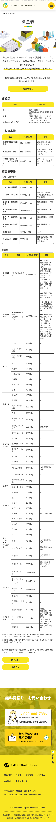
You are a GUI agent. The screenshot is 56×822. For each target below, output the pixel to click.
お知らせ (8, 781)
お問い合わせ (21, 781)
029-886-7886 (16, 794)
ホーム (4, 13)
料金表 (15, 667)
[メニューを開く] (51, 5)
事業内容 (8, 774)
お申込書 (14, 659)
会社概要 (29, 774)
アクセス (41, 774)
